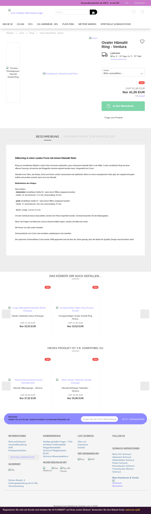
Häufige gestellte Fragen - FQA (57, 441)
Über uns (82, 441)
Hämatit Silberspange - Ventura (27, 388)
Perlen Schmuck (120, 463)
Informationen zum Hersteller (89, 136)
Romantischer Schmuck (123, 466)
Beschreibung (47, 136)
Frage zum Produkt (114, 117)
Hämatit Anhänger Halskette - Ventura (75, 389)
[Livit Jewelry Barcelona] (25, 13)
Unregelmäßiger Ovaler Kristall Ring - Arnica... (75, 317)
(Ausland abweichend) (118, 59)
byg (30, 24)
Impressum (83, 444)
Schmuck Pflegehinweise (54, 450)
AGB (10, 447)
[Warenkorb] (142, 12)
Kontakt (81, 447)
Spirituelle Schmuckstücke (116, 24)
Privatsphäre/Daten (17, 450)
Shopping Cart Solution (64, 506)
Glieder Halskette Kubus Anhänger (28, 316)
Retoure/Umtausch (17, 441)
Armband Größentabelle (54, 444)
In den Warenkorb (123, 106)
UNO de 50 (8, 24)
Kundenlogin (139, 3)
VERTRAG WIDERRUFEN (22, 457)
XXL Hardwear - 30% (47, 24)
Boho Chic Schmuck (121, 454)
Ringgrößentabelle (51, 447)
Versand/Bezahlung (17, 444)
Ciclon (20, 24)
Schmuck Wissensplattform (55, 456)
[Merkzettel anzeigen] (133, 12)
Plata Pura (68, 24)
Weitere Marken (87, 24)
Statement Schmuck (121, 457)
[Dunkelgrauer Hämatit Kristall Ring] (60, 73)
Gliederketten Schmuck (123, 460)
